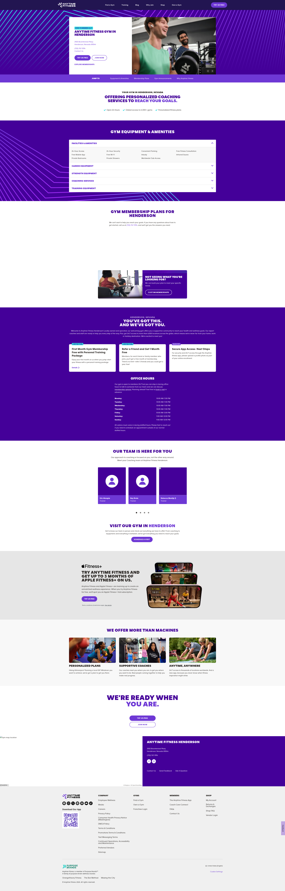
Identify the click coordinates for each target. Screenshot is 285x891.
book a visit (160, 389)
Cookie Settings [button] (216, 872)
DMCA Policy (103, 824)
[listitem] (112, 485)
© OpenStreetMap (136, 785)
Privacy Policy (104, 814)
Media (101, 805)
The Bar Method (91, 878)
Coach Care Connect (179, 805)
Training (125, 5)
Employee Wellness (106, 800)
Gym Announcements (162, 78)
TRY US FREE (219, 5)
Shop (163, 5)
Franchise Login (140, 809)
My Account (211, 800)
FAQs (172, 809)
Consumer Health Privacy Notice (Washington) (112, 819)
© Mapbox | (127, 785)
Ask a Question (181, 771)
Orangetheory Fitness (71, 878)
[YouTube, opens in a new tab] (86, 803)
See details (108, 605)
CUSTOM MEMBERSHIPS (158, 292)
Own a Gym (176, 5)
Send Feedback (165, 771)
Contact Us (78, 51)
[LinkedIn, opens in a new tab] (77, 803)
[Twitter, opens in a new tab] (73, 803)
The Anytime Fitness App (180, 800)
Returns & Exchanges (211, 805)
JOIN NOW (99, 58)
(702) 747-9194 (79, 48)
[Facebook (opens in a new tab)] (149, 761)
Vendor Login (212, 815)
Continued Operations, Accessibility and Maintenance (113, 842)
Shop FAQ (210, 811)
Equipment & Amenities (119, 78)
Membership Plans (141, 78)
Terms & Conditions (106, 828)
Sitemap (102, 852)
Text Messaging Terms (108, 837)
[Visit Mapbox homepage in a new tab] (4, 785)
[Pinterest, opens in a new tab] (82, 803)
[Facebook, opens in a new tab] (64, 803)
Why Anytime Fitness (185, 78)
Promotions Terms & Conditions (111, 833)
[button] (208, 71)
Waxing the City (108, 878)
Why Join (150, 5)
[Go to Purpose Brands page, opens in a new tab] (70, 866)
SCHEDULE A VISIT (142, 539)
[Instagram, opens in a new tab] (68, 803)
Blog (137, 5)
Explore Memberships (84, 64)
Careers (101, 809)
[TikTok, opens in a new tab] (91, 803)
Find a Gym (109, 5)
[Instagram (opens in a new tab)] (154, 761)
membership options (123, 389)
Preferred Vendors (106, 848)
